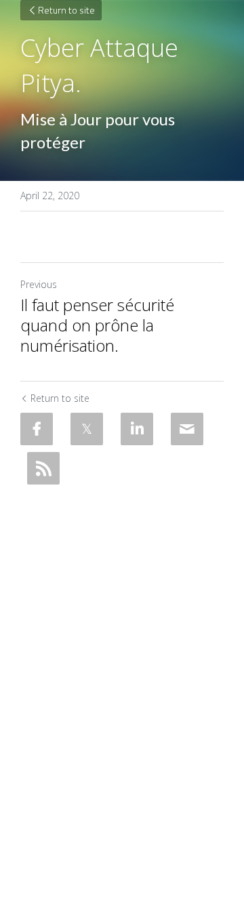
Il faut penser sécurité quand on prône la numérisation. (97, 325)
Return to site (66, 10)
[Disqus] (122, 660)
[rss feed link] (43, 468)
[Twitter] (86, 429)
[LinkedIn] (137, 429)
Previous (38, 284)
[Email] (187, 429)
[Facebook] (36, 429)
